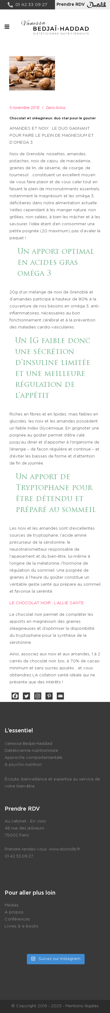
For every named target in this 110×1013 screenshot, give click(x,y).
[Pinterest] (49, 696)
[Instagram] (38, 696)
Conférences (17, 919)
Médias (12, 905)
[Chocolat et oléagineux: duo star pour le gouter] (32, 73)
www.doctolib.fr (64, 849)
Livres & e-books (21, 926)
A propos (14, 912)
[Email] (60, 696)
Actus (60, 107)
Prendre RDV (71, 4)
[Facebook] (15, 696)
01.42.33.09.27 (19, 856)
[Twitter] (26, 696)
